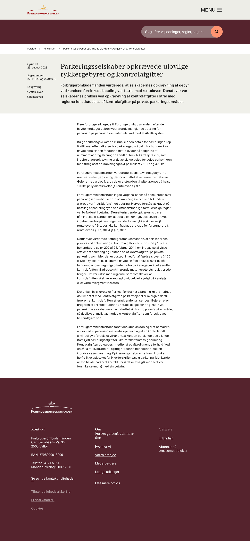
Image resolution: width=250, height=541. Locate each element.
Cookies (37, 508)
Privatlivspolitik (42, 500)
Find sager (49, 48)
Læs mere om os (107, 483)
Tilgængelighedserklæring (51, 492)
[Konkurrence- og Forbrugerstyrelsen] (43, 9)
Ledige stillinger (107, 472)
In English (166, 438)
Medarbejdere (105, 463)
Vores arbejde (105, 455)
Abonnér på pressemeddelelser (173, 449)
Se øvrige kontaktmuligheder (53, 479)
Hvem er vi (103, 447)
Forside (31, 48)
